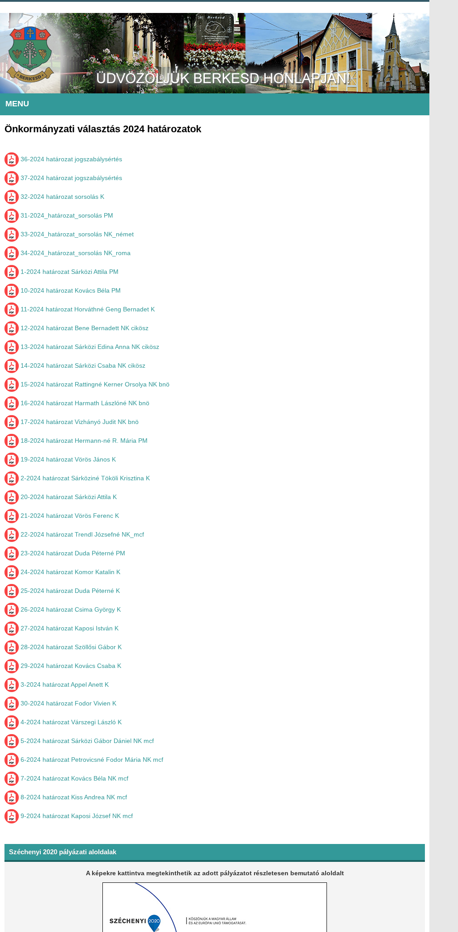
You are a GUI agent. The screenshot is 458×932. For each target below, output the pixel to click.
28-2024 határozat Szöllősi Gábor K (70, 647)
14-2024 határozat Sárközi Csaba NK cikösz (82, 365)
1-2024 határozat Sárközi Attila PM (69, 271)
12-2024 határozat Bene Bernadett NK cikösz (83, 328)
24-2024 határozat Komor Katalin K (69, 571)
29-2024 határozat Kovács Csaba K (70, 665)
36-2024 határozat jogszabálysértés (70, 159)
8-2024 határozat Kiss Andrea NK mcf (73, 797)
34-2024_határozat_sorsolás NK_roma (75, 252)
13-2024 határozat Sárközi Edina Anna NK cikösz (89, 346)
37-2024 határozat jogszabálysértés (70, 177)
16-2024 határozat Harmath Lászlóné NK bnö (84, 403)
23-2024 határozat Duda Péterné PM (72, 553)
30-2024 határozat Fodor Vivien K (67, 703)
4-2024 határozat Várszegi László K (70, 722)
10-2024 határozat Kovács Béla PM (70, 290)
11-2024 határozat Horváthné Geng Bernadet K (87, 309)
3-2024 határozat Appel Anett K (64, 684)
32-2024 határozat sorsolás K (61, 196)
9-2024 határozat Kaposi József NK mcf (76, 815)
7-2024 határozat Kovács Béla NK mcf (73, 778)
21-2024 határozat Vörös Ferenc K (69, 515)
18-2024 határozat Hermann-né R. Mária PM (83, 440)
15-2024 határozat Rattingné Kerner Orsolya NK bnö (94, 384)
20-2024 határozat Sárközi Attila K (68, 496)
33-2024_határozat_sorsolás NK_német (76, 234)
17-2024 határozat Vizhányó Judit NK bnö (79, 421)
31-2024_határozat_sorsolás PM (66, 215)
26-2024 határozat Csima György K (70, 609)
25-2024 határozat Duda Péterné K (69, 590)
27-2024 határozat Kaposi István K (69, 628)
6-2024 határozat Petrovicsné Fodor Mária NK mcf (91, 759)
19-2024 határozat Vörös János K (67, 459)
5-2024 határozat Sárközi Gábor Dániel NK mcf (86, 740)
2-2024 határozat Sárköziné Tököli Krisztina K (84, 478)
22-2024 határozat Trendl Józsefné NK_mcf (81, 534)
